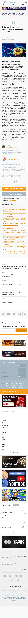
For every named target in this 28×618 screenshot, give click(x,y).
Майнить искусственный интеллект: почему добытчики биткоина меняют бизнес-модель (14, 209)
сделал (4, 133)
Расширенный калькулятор (9, 391)
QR (23, 598)
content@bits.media (22, 563)
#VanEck (19, 176)
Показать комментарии (14, 189)
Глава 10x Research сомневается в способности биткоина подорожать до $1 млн (14, 232)
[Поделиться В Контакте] (17, 23)
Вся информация (13, 532)
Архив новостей (14, 600)
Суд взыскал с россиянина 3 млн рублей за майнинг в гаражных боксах (14, 252)
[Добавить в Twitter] (6, 23)
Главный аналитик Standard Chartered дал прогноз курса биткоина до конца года (14, 219)
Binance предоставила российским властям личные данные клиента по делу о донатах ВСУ (14, 237)
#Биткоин (18, 175)
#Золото (13, 176)
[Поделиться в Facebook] (3, 23)
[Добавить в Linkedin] (13, 23)
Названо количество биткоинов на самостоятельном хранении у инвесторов (14, 242)
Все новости (14, 307)
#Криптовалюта (6, 176)
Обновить (13, 452)
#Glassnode (5, 175)
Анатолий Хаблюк (11, 147)
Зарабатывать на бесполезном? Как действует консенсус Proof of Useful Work (14, 248)
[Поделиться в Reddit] (20, 23)
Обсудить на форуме (14, 194)
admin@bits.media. (18, 595)
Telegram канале (12, 200)
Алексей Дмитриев (13, 159)
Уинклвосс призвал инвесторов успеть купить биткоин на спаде (14, 224)
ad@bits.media (23, 569)
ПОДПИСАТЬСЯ (21, 330)
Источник (5, 184)
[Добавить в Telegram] (10, 23)
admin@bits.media (22, 556)
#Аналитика (12, 175)
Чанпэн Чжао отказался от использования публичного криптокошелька (14, 214)
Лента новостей (7, 260)
